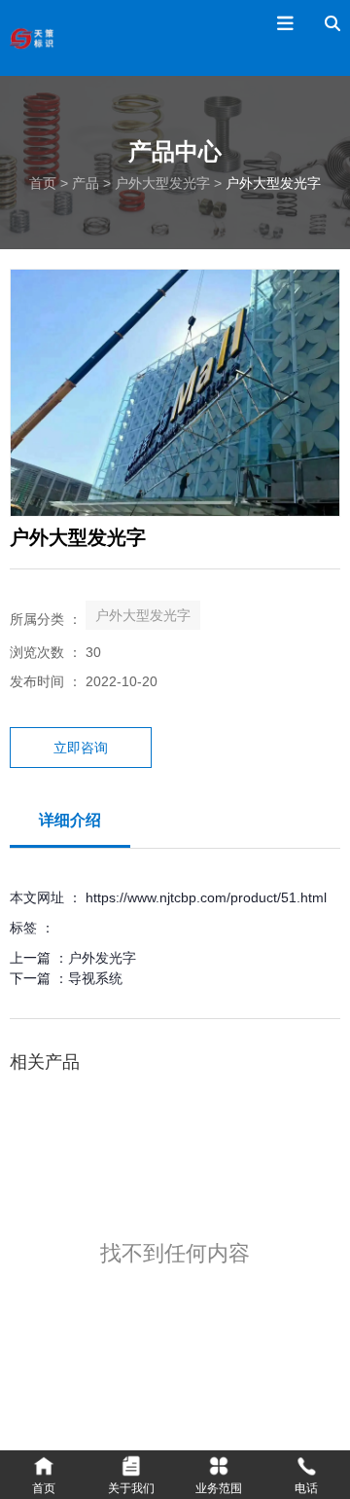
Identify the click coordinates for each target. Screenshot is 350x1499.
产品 (85, 183)
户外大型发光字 (162, 183)
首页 (44, 183)
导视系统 (95, 978)
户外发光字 (102, 958)
